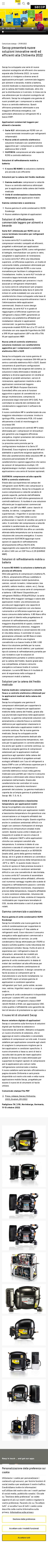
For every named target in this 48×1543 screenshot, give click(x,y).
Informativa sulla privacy (22, 1512)
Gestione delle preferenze (24, 1519)
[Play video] (24, 21)
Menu (3, 3)
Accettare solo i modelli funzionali (24, 1528)
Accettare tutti (24, 1537)
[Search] (23, 3)
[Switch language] (28, 3)
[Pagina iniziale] (38, 7)
